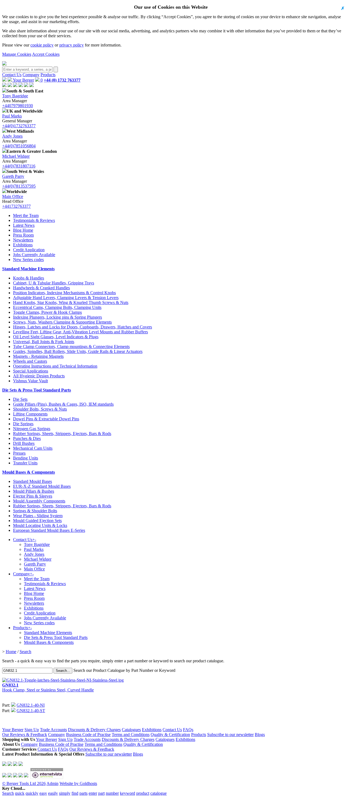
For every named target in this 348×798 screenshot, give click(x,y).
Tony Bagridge (15, 96)
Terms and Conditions (131, 734)
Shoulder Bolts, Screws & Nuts (40, 409)
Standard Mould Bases (32, 481)
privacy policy (71, 45)
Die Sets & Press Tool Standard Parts (36, 390)
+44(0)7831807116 (18, 166)
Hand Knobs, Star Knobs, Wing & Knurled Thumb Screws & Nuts (70, 302)
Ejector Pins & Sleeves (32, 496)
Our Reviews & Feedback (24, 734)
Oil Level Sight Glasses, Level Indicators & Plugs (55, 336)
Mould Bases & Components (28, 472)
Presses (19, 453)
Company (31, 74)
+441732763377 (16, 206)
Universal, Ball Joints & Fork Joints (43, 341)
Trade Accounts (53, 729)
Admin (52, 783)
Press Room (23, 235)
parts (83, 793)
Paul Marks (12, 116)
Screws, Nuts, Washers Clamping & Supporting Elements (62, 322)
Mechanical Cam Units (32, 448)
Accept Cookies (46, 54)
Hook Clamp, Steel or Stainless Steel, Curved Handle (48, 687)
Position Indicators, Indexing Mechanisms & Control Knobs (64, 292)
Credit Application (29, 249)
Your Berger (23, 80)
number (112, 793)
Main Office (12, 196)
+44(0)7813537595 (19, 186)
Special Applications (30, 371)
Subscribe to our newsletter (230, 734)
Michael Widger (16, 156)
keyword (127, 793)
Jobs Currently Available (34, 254)
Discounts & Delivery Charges (94, 729)
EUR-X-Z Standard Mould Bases (42, 486)
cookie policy (42, 45)
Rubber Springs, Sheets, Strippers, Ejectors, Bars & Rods (62, 433)
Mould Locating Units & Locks (40, 525)
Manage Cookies (16, 54)
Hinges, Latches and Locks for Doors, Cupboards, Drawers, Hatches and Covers (82, 327)
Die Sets (20, 399)
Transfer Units (25, 463)
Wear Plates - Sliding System (38, 515)
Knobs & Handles (28, 278)
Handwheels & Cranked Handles (41, 287)
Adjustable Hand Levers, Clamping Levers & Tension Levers (66, 297)
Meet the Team (26, 215)
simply (64, 793)
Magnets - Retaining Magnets (38, 356)
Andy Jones (12, 136)
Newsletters (23, 240)
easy (43, 793)
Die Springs (23, 423)
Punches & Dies (27, 438)
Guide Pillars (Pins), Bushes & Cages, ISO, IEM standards (63, 404)
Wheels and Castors (30, 361)
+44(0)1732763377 (19, 125)
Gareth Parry (13, 176)
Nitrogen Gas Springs (31, 428)
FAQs (188, 729)
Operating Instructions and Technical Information (55, 366)
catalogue (158, 793)
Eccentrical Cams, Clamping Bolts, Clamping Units (57, 307)
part (101, 793)
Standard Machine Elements (28, 268)
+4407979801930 (17, 105)
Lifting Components (30, 414)
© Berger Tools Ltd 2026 (24, 783)
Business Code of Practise (88, 734)
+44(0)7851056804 (19, 146)
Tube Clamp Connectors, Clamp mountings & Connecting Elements (71, 346)
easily (53, 793)
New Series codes (28, 259)
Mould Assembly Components (39, 501)
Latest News (24, 225)
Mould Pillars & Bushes (33, 491)
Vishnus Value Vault (30, 380)
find (75, 793)
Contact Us (11, 74)
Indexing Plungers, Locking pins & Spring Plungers (57, 317)
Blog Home (23, 230)
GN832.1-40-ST (31, 710)
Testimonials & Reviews (34, 220)
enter (93, 793)
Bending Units (25, 458)
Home (11, 651)
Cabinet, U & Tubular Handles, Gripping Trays (53, 283)
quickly (32, 793)
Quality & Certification (170, 734)
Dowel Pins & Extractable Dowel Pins (46, 419)
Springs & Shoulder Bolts (35, 510)
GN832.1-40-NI (31, 705)
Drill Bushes (24, 443)
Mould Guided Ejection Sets (37, 520)
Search (25, 651)
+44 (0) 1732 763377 (62, 80)
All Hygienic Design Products (39, 376)
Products (48, 74)
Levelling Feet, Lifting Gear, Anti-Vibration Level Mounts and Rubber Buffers (80, 332)
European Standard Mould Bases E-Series (49, 530)
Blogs (260, 734)
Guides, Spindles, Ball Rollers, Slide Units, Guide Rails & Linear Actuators (77, 351)
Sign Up (31, 729)
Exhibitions (23, 245)
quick (19, 793)
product (142, 793)
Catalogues (131, 729)
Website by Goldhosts (78, 783)
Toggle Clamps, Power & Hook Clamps (47, 312)
